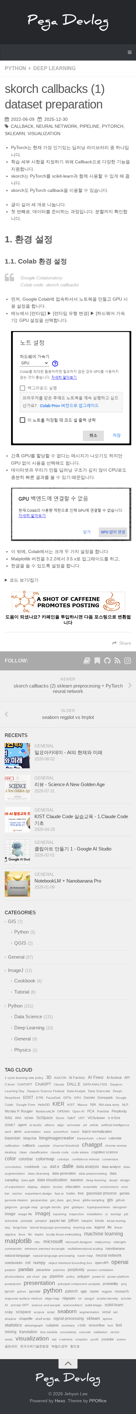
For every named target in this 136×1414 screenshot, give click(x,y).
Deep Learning (54, 68)
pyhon (21, 1291)
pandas (26, 1269)
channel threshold (66, 1145)
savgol (89, 1298)
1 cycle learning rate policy (24, 1077)
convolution (13, 1167)
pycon (9, 1291)
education (72, 1187)
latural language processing (50, 1227)
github (120, 1200)
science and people (46, 1305)
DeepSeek (12, 1097)
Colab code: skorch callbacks (50, 284)
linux (22, 1234)
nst (27, 1263)
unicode (85, 1332)
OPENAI (63, 1111)
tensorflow (97, 1325)
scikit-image (93, 1305)
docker (58, 1187)
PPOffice (98, 1400)
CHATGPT (24, 1084)
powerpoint (13, 1284)
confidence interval (85, 1159)
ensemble (90, 1187)
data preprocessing (93, 1173)
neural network (56, 126)
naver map (85, 1255)
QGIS (20, 943)
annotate (73, 1125)
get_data (57, 1200)
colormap (45, 1158)
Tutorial (21, 991)
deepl (113, 1180)
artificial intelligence (115, 1125)
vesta (9, 1339)
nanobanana (115, 1248)
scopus (39, 1312)
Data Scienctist (99, 1091)
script (51, 1312)
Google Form (25, 1104)
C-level (10, 1084)
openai (119, 1262)
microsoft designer (78, 1242)
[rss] (117, 661)
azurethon (60, 1131)
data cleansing (38, 1173)
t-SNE (81, 1325)
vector (114, 1332)
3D (48, 1077)
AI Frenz (96, 1077)
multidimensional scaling (85, 1248)
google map (29, 1207)
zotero (121, 1339)
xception (81, 1339)
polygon (83, 1276)
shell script (43, 1318)
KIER (59, 1104)
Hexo (60, 1400)
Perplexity (119, 1111)
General (44, 746)
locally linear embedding (63, 1234)
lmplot (39, 1234)
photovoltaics (14, 1276)
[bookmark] (97, 661)
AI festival (114, 1077)
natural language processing (54, 1255)
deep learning (96, 1180)
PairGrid (103, 1111)
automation (32, 1131)
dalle (67, 1166)
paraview (43, 1270)
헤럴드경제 (59, 1346)
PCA (90, 1111)
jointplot (41, 1220)
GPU (77, 1097)
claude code (60, 1152)
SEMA (29, 1118)
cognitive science (104, 1152)
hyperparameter (98, 1207)
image (10, 1214)
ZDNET (10, 1125)
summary (68, 1325)
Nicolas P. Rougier (19, 1111)
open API (101, 1263)
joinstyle (27, 1220)
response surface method (23, 1298)
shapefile (26, 1318)
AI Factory (77, 1077)
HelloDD (44, 1104)
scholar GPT (20, 1305)
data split (27, 1180)
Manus (82, 1104)
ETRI (39, 1097)
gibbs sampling (93, 1200)
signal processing (68, 1318)
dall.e (54, 1167)
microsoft (53, 1241)
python (52, 1290)
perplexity (76, 1270)
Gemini (89, 1097)
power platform (118, 1276)
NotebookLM (45, 1111)
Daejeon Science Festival (45, 1091)
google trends (50, 1207)
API (127, 1077)
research (122, 1291)
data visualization (52, 1180)
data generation (64, 1173)
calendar (115, 1138)
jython (73, 1220)
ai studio (35, 1125)
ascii (8, 1131)
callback (22, 126)
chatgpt (92, 1144)
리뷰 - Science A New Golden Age (69, 784)
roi (80, 1298)
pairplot (10, 1270)
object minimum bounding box (70, 1263)
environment (109, 1187)
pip (44, 1276)
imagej (42, 1213)
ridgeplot (68, 1298)
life (110, 1227)
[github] (107, 661)
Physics (22, 1049)
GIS (12, 921)
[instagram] (127, 661)
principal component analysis (79, 1284)
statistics (13, 1325)
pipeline (89, 126)
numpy (39, 1263)
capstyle (44, 1145)
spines (107, 1318)
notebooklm (13, 1263)
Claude (59, 1084)
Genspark (105, 1097)
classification (38, 1152)
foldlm (70, 1193)
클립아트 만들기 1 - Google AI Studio (72, 848)
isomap (116, 1214)
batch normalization (97, 1131)
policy (70, 1276)
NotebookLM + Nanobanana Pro (67, 880)
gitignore (11, 1207)
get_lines (73, 1200)
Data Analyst (76, 1091)
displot (45, 1187)
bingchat (29, 1138)
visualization (44, 133)
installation (94, 1214)
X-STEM (114, 1118)
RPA (18, 1118)
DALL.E (73, 1084)
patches (59, 1270)
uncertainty (68, 1332)
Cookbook (24, 980)
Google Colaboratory (41, 277)
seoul (106, 1312)
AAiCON (60, 1077)
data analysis (87, 1167)
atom (18, 1131)
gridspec (78, 1207)
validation (101, 1332)
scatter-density (107, 1298)
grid (66, 1207)
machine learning (103, 1233)
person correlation (100, 1270)
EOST (28, 1097)
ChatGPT (43, 1084)
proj (124, 1284)
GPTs (67, 1097)
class (23, 1152)
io (106, 1214)
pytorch (112, 126)
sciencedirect (72, 1305)
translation (28, 1332)
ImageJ (15, 970)
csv (44, 1167)
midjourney (103, 1242)
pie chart (33, 1276)
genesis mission (16, 1200)
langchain (20, 1227)
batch (75, 1131)
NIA (93, 1104)
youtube (108, 1339)
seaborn (67, 1311)
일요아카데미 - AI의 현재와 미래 (68, 752)
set (115, 1312)
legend (100, 1227)
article (94, 1125)
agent (22, 1125)
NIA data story (109, 1104)
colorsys (63, 1159)
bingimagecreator (56, 1138)
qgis (84, 1291)
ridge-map (52, 1298)
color (10, 1158)
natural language (17, 1255)
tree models (48, 1332)
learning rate (82, 1227)
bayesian (13, 1138)
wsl (54, 1339)
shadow (10, 1318)
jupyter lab (57, 1220)
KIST (71, 1104)
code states (80, 1152)
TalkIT (71, 1118)
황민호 (75, 1346)
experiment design (38, 1193)
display (33, 1187)
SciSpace (44, 1118)
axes (47, 1131)
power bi (98, 1276)
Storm (60, 1118)
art (85, 1125)
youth (94, 1339)
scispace (23, 1312)
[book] (87, 661)
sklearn (15, 133)
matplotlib (18, 1240)
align (60, 1125)
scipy (9, 1312)
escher (17, 1193)
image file (25, 1214)
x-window (65, 1339)
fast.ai (59, 1193)
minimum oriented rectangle (45, 1248)
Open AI (78, 1111)
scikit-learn (114, 1305)
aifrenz (49, 1125)
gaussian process (101, 1193)
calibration (12, 1145)
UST (81, 1118)
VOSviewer (96, 1118)
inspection (76, 1214)
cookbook (32, 1167)
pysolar (34, 1291)
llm (30, 1234)
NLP (125, 1104)
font (80, 1193)
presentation (39, 1283)
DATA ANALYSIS (95, 1084)
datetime (76, 1180)
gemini (124, 1193)
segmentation (89, 1312)
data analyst (111, 1167)
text (110, 1325)
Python (15, 68)
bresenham (85, 1138)
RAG (8, 1118)
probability (110, 1284)
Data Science (28, 1016)
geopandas (39, 1200)
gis (110, 1199)
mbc (37, 1242)
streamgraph (34, 1325)
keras (99, 1220)
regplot (107, 1291)
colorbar (26, 1159)
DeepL (118, 1091)
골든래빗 (11, 1346)
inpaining (59, 1214)
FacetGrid (53, 1097)
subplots (52, 1325)
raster (94, 1291)
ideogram (120, 1207)
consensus (110, 1159)
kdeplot (87, 1220)
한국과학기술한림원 (34, 1346)
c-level (101, 1138)
